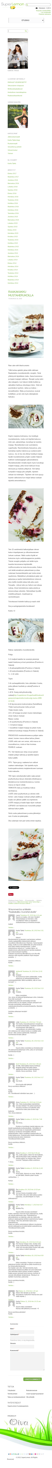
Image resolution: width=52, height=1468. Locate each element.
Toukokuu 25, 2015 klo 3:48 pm (30, 1064)
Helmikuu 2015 (13, 250)
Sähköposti (14, 1334)
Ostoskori (42, 8)
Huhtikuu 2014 (13, 276)
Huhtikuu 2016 (13, 203)
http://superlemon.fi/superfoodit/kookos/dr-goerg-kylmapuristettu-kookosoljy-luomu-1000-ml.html (26, 698)
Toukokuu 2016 (13, 200)
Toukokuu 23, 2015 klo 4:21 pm (31, 915)
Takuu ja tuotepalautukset (16, 1397)
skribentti (19, 971)
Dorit (17, 1064)
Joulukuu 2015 (13, 217)
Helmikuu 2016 (13, 210)
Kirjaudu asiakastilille (43, 11)
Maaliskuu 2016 (13, 207)
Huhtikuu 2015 (13, 243)
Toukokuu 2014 (13, 273)
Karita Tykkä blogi (14, 140)
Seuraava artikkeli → (25, 903)
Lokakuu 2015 (13, 223)
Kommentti (14, 1350)
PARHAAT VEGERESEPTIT (17, 82)
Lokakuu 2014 (13, 260)
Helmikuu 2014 (13, 283)
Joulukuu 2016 (13, 180)
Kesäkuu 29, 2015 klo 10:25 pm (29, 1189)
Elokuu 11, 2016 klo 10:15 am (30, 1301)
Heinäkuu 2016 (13, 197)
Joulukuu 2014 (13, 253)
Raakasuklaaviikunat (15, 96)
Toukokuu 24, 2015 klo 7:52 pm (30, 1022)
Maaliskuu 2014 (13, 280)
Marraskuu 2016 (13, 183)
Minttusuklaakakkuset (15, 89)
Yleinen (10, 153)
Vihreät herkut (12, 150)
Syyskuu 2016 (12, 190)
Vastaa (10, 927)
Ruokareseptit (12, 143)
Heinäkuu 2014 (13, 266)
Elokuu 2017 (12, 173)
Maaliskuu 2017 (13, 177)
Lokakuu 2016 (13, 187)
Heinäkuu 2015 (13, 233)
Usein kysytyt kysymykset (34, 1394)
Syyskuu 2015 (12, 227)
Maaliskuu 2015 (13, 246)
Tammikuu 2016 (13, 213)
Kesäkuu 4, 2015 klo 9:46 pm (30, 1153)
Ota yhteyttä (30, 1397)
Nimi (12, 1329)
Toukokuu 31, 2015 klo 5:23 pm (30, 1102)
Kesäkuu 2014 (13, 270)
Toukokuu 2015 (13, 240)
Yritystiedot (11, 1390)
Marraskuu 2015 (13, 220)
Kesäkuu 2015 (13, 236)
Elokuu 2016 (12, 193)
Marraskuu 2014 (13, 256)
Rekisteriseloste (31, 1390)
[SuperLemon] (12, 3)
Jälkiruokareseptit (14, 137)
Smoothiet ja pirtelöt (14, 147)
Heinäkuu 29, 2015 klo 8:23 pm (30, 1242)
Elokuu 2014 (12, 263)
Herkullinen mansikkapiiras (17, 92)
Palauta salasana (45, 14)
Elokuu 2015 (12, 230)
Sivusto (13, 1343)
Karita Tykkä (12, 163)
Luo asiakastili (46, 12)
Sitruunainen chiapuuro (16, 86)
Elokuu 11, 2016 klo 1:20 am (28, 1291)
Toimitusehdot (12, 1394)
